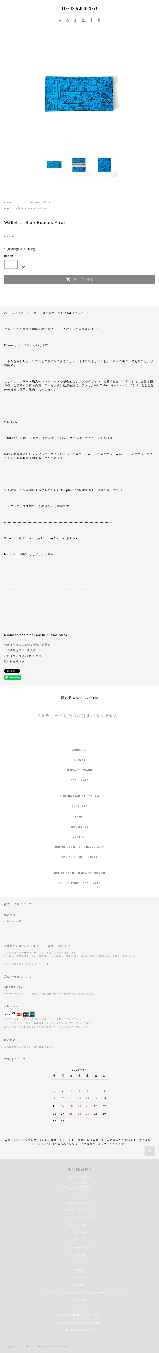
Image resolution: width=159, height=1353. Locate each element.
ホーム (79, 1195)
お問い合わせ (79, 1232)
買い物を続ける (14, 661)
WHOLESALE (79, 826)
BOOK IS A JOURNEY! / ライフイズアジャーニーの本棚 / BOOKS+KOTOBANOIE (79, 1293)
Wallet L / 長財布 (41, 202)
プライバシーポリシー (79, 1225)
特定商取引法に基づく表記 (79, 1217)
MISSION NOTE (79, 1277)
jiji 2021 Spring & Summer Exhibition (79, 1323)
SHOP (79, 1263)
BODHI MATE (79, 780)
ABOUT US (79, 749)
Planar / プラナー (15, 202)
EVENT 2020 (79, 1300)
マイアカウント (79, 1240)
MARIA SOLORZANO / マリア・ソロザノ (79, 1315)
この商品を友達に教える (20, 650)
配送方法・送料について (79, 1210)
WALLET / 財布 (14, 208)
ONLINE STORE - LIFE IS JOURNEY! (79, 846)
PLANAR (79, 760)
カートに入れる (83, 279)
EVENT (79, 816)
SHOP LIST (79, 806)
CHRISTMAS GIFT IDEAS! (79, 1330)
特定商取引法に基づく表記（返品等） (28, 644)
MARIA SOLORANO (79, 770)
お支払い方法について (79, 1203)
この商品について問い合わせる (24, 655)
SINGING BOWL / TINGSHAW (79, 796)
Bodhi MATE (79, 1285)
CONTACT (79, 836)
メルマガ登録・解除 (79, 1248)
